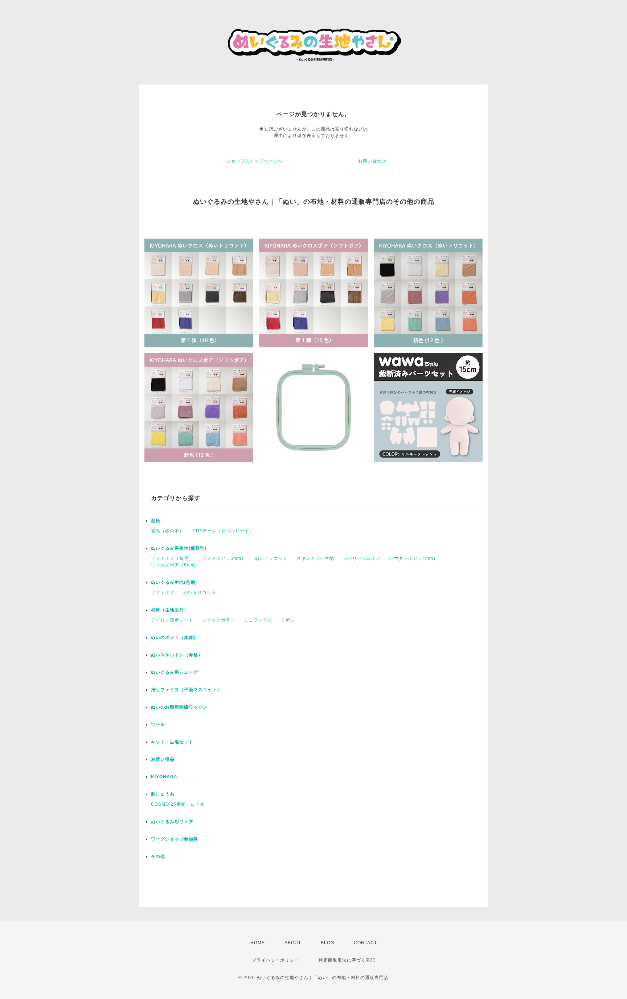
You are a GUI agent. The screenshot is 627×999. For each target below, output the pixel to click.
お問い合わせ (372, 161)
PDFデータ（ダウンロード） (223, 530)
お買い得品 (163, 759)
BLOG (327, 942)
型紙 (155, 520)
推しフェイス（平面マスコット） (186, 689)
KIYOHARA (164, 776)
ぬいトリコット (271, 558)
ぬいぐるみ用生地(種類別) (178, 548)
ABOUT (292, 942)
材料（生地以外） (170, 609)
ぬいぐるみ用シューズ (174, 672)
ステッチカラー (218, 620)
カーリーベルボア (362, 558)
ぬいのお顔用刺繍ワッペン (179, 707)
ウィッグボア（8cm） (174, 564)
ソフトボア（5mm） (224, 558)
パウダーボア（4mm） (413, 558)
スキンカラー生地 (315, 558)
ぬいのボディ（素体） (174, 637)
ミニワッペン (258, 620)
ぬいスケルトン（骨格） (177, 654)
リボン (288, 620)
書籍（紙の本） (167, 530)
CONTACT (365, 942)
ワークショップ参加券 (174, 839)
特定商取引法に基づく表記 (347, 960)
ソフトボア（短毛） (172, 558)
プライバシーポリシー (275, 960)
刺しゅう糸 (163, 794)
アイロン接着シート (172, 620)
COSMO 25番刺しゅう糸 (178, 804)
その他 (158, 856)
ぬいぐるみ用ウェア (172, 821)
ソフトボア (163, 592)
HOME (257, 942)
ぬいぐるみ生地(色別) (174, 582)
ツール (158, 724)
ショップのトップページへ (254, 161)
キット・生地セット (172, 741)
